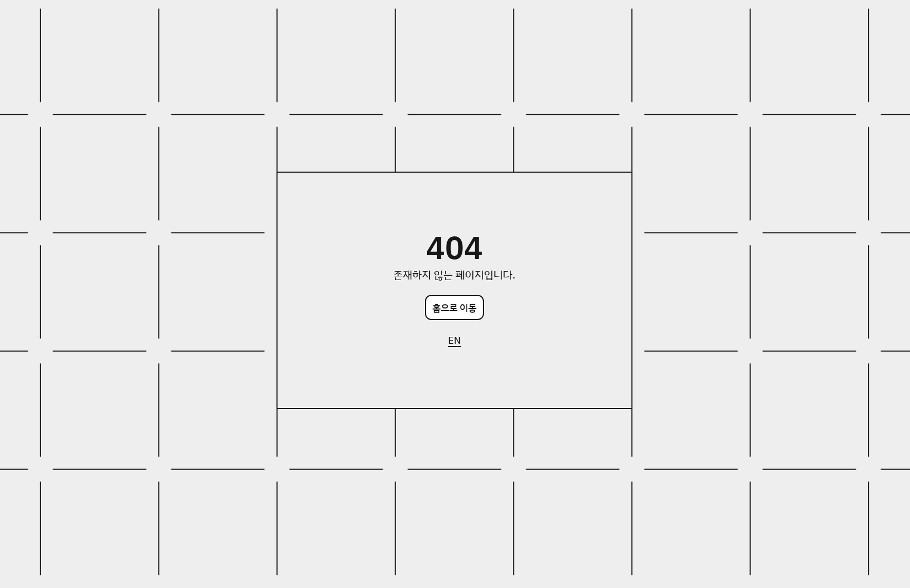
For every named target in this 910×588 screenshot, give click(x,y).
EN (454, 340)
